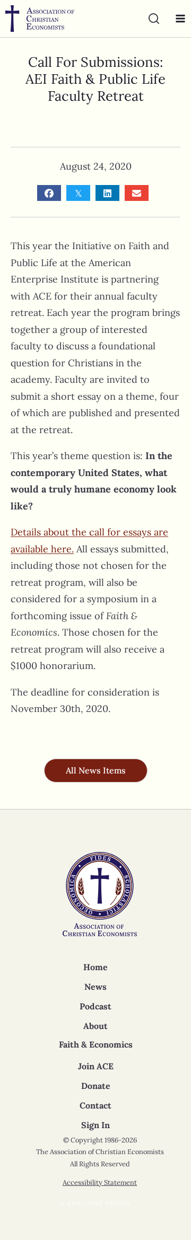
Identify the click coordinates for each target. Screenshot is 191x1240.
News (95, 986)
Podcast (95, 1006)
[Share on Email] (137, 193)
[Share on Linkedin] (107, 193)
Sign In (95, 1125)
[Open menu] (178, 19)
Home (95, 967)
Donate (95, 1085)
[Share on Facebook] (49, 193)
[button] (95, 770)
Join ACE (96, 1066)
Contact (95, 1105)
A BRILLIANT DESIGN (95, 1203)
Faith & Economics (96, 1044)
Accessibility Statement (100, 1182)
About (95, 1026)
